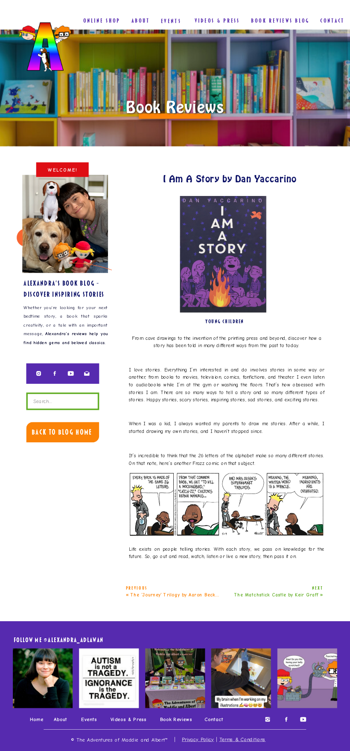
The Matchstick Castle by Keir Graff (276, 594)
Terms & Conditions (242, 739)
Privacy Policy (198, 739)
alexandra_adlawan (75, 639)
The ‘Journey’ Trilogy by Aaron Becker (175, 594)
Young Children (224, 321)
